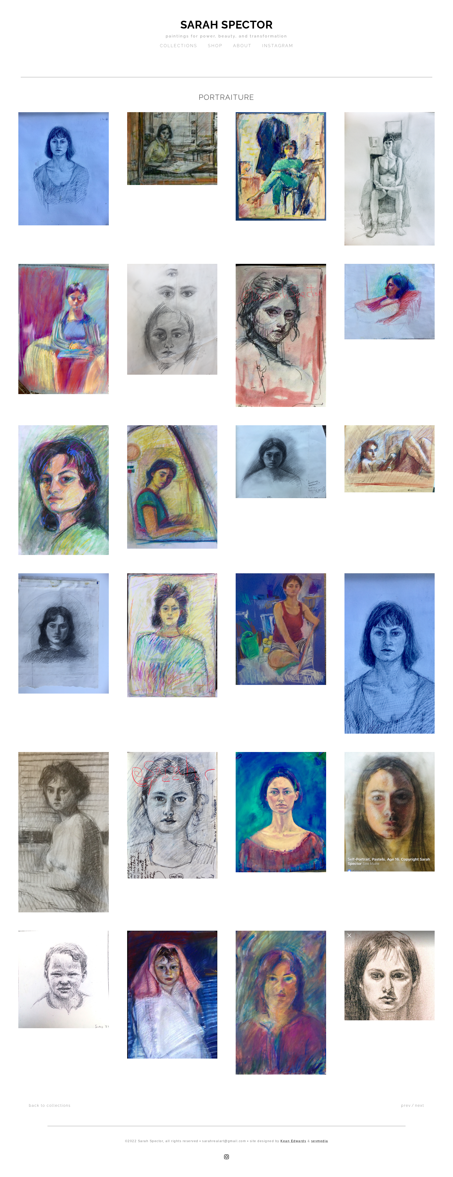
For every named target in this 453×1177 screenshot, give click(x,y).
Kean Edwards (293, 1141)
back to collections (50, 1105)
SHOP (215, 45)
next (419, 1105)
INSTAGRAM (277, 45)
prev (406, 1105)
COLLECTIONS (178, 45)
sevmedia (319, 1141)
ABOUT (242, 45)
